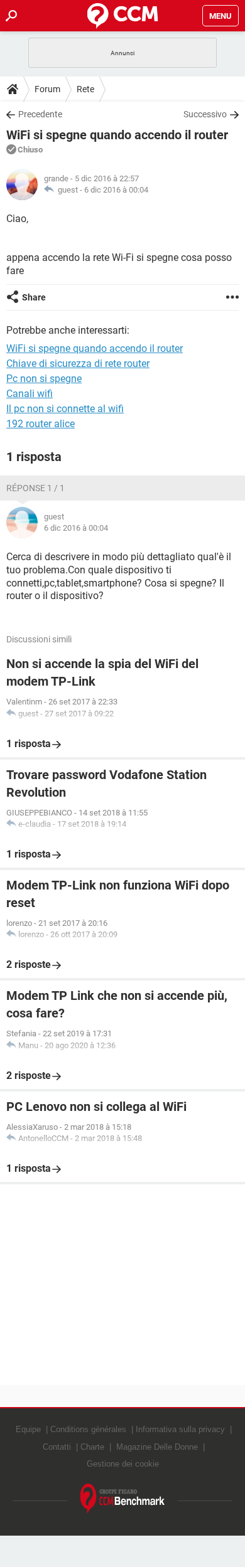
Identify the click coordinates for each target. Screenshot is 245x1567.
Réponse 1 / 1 (35, 488)
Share (34, 297)
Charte (92, 1447)
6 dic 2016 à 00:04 (116, 189)
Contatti (57, 1447)
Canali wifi (29, 394)
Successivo (205, 114)
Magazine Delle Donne (157, 1447)
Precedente (40, 114)
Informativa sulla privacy (180, 1429)
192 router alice (40, 424)
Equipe (28, 1429)
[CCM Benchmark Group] (123, 1499)
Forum (47, 89)
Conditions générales (88, 1429)
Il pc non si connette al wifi (65, 409)
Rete (85, 89)
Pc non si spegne (44, 379)
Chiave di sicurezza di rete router (78, 363)
